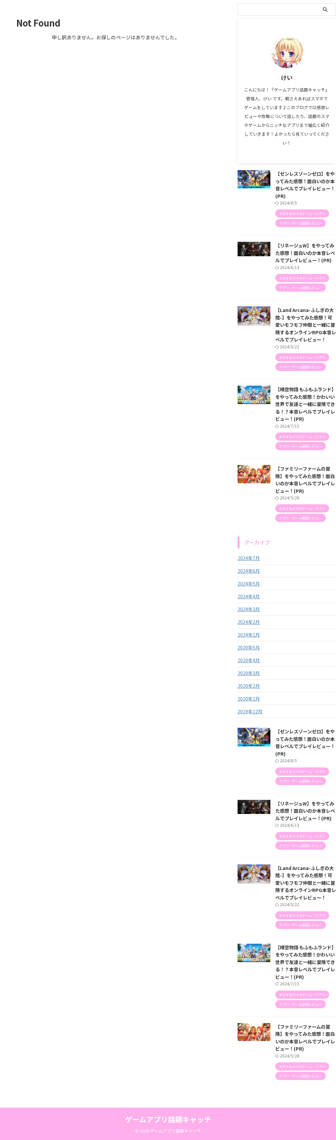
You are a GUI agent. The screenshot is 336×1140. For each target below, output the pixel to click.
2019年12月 (250, 711)
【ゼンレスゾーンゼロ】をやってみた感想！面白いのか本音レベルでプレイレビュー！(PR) (305, 184)
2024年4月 (249, 596)
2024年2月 (249, 622)
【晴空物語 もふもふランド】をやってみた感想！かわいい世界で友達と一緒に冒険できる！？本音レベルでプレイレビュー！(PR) (305, 404)
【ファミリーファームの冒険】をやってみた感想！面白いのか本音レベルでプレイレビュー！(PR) (305, 479)
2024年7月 (249, 558)
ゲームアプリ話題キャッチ (168, 1119)
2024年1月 (249, 634)
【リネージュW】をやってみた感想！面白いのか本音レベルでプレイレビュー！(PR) (305, 252)
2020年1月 (249, 698)
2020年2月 (249, 686)
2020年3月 (249, 673)
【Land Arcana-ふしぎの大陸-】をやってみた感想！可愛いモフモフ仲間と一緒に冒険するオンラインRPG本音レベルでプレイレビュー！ (305, 324)
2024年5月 (249, 583)
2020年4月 (249, 660)
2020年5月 (249, 647)
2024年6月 (249, 571)
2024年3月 (249, 609)
